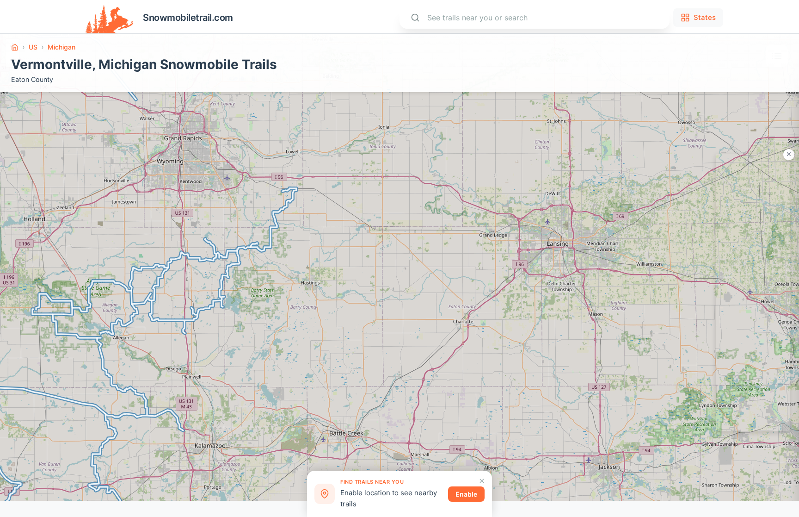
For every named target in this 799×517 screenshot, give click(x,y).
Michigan (61, 47)
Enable (466, 494)
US (33, 47)
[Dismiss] (481, 480)
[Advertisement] (753, 292)
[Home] (14, 47)
